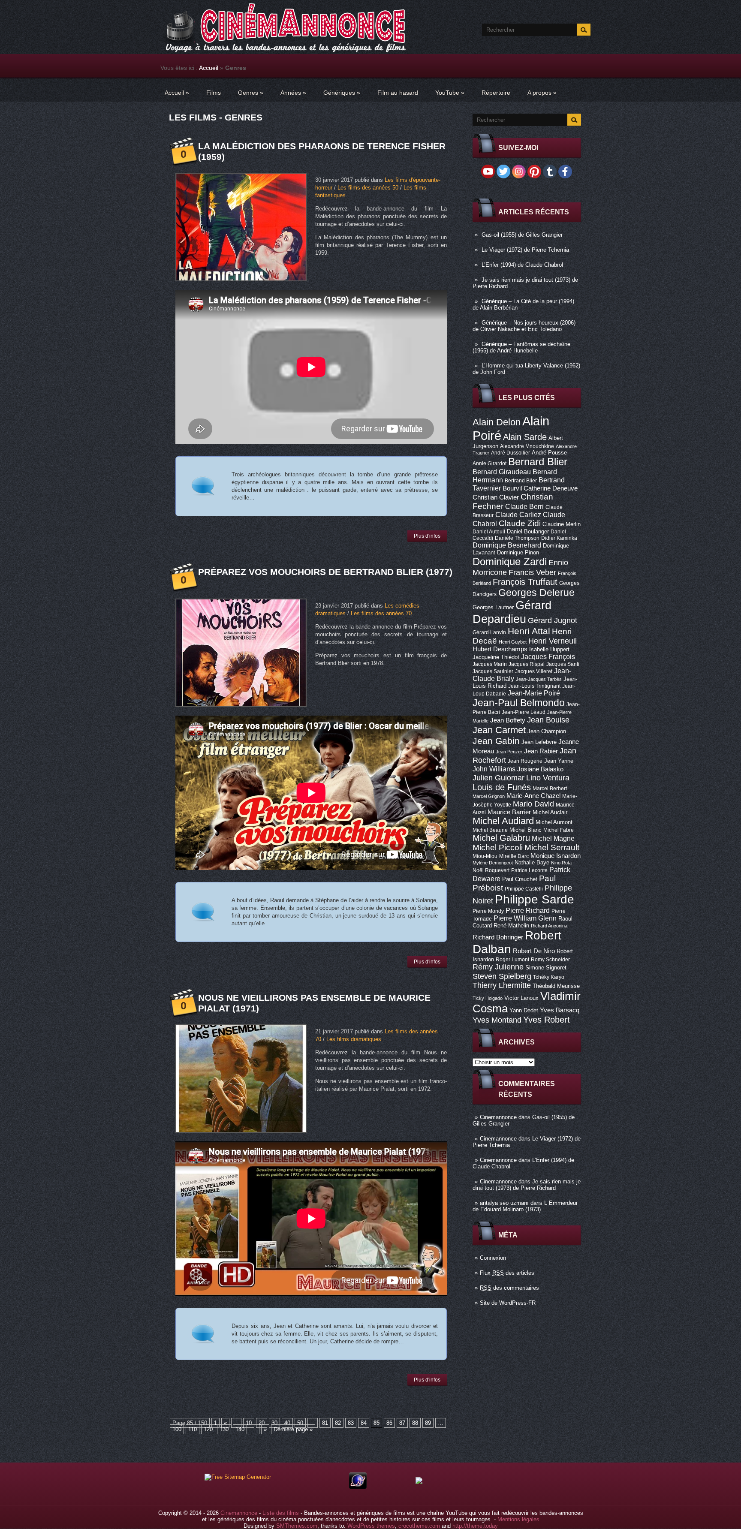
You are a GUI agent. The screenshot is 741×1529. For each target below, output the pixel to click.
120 (208, 1429)
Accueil (208, 67)
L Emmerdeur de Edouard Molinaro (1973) (525, 1206)
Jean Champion (546, 731)
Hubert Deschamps (500, 649)
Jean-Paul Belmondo (519, 702)
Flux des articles (507, 1273)
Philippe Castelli (524, 889)
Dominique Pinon (518, 552)
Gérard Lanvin (489, 632)
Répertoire (496, 92)
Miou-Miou (485, 856)
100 (176, 1429)
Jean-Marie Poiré (534, 693)
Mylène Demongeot (493, 862)
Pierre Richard (528, 910)
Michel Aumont (554, 822)
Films (213, 92)
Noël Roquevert (491, 870)
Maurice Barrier (509, 812)
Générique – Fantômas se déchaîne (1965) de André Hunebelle (521, 347)
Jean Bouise (548, 719)
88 (415, 1423)
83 (351, 1423)
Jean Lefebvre (539, 742)
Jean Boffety (507, 720)
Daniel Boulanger (528, 531)
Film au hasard (397, 92)
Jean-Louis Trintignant (534, 686)
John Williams (494, 769)
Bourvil (512, 488)
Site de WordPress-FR (508, 1303)
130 (224, 1429)
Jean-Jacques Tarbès (539, 679)
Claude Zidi (520, 523)
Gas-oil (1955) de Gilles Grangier (522, 235)
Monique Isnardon (555, 855)
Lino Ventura (547, 777)
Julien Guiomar (498, 778)
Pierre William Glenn (525, 918)
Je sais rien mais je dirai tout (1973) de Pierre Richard (527, 1184)
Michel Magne (553, 838)
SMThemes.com (296, 1526)
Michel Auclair (550, 812)
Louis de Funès (502, 787)
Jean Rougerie (525, 761)
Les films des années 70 (381, 613)
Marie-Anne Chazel (533, 795)
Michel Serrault (551, 847)
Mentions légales (518, 1519)
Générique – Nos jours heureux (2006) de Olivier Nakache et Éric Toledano (524, 325)
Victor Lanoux (521, 998)
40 (287, 1423)
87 (402, 1423)
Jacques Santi (562, 664)
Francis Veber (532, 572)
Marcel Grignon (489, 796)
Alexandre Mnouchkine (527, 446)
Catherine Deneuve (551, 488)
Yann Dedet (523, 1010)
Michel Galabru (501, 838)
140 (239, 1429)
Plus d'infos (427, 536)
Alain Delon (497, 422)
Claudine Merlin (561, 524)
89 (428, 1423)
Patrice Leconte (529, 870)
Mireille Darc (514, 856)
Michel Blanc (525, 830)
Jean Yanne (558, 761)
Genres (250, 92)
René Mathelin (511, 925)
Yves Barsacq (559, 1010)
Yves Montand (497, 1019)
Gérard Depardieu (512, 612)
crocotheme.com (419, 1526)
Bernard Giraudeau (502, 472)
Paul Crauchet (519, 879)
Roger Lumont (512, 960)
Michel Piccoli (498, 847)
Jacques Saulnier (493, 671)
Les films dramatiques (353, 1039)
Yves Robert (546, 1019)
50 (300, 1423)
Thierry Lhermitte (502, 985)
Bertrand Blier (521, 481)
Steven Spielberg (502, 976)
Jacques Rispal (527, 664)
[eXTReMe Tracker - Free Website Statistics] (358, 1487)
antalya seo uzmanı (504, 1203)
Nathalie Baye (532, 862)
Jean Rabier (541, 751)
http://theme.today (475, 1526)
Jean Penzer (509, 751)
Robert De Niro (534, 951)
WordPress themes (371, 1526)
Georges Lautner (493, 607)
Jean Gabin (496, 741)
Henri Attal (529, 631)
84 (364, 1423)
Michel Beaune (490, 830)
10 (249, 1423)
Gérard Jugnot (552, 620)
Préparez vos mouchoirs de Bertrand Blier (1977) (325, 572)
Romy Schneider (550, 960)
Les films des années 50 (367, 187)
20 (262, 1423)
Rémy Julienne (498, 967)
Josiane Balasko (540, 769)
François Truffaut (525, 582)
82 (338, 1423)
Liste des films (280, 1513)
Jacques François (548, 656)
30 (274, 1423)
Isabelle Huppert (549, 649)
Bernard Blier (537, 461)
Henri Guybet (513, 641)
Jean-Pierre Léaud (523, 712)
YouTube (449, 92)
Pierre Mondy (488, 911)
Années (293, 92)
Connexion (493, 1258)
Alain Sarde (525, 437)
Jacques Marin (490, 664)
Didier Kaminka (559, 538)
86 (389, 1423)
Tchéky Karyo (548, 977)
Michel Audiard (503, 821)
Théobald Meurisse (556, 986)
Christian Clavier (496, 497)
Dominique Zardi (510, 561)
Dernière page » (293, 1429)
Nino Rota (561, 862)
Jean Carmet (499, 730)
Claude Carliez (518, 514)
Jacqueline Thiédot (496, 657)
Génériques (341, 92)
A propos (542, 92)
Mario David (533, 803)
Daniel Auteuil (489, 532)
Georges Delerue (536, 592)
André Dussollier (510, 453)
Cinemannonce (498, 1117)
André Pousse (549, 452)
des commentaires (509, 1288)
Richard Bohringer (498, 937)
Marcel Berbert (550, 789)
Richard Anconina (549, 925)
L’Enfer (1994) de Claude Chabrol (522, 265)
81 (325, 1423)
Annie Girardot (489, 464)
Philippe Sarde (534, 899)
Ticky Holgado (488, 998)
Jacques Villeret (533, 671)
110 (192, 1429)
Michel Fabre (558, 830)
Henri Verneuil (552, 641)
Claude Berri (524, 506)
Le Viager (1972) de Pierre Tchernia (525, 250)
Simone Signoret (545, 967)
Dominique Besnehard (507, 545)
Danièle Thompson (517, 538)
